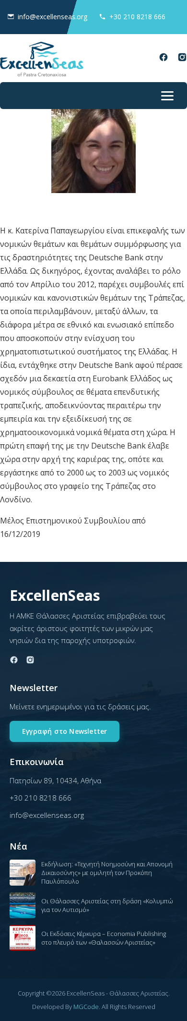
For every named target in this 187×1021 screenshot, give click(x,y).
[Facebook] (163, 59)
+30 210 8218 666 (137, 16)
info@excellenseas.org (52, 16)
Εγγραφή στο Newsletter (64, 731)
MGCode (86, 1006)
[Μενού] (167, 96)
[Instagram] (182, 59)
